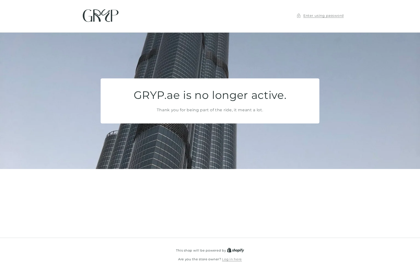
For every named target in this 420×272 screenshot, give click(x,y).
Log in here (232, 259)
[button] (320, 16)
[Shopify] (235, 250)
